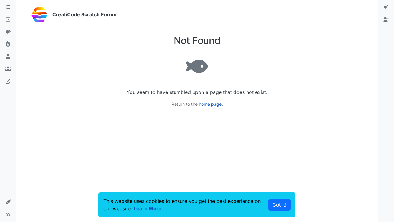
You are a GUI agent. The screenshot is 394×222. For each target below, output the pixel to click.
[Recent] (8, 20)
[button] (8, 202)
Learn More (148, 208)
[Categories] (8, 7)
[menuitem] (386, 7)
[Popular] (8, 44)
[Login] (386, 7)
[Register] (386, 20)
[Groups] (8, 69)
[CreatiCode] (8, 81)
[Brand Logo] (39, 14)
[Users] (8, 57)
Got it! (279, 205)
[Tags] (8, 32)
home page (210, 104)
